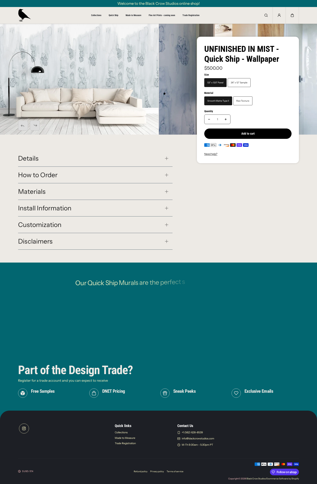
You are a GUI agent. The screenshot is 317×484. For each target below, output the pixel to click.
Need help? (210, 154)
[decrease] (209, 119)
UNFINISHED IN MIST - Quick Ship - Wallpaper (241, 54)
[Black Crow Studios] (24, 15)
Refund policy (140, 471)
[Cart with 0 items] (292, 15)
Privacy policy (157, 471)
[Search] (266, 15)
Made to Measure (133, 15)
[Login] (279, 15)
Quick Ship (113, 15)
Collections (96, 15)
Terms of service (175, 471)
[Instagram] (24, 428)
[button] (292, 15)
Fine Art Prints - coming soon (162, 15)
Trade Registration (190, 15)
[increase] (225, 119)
